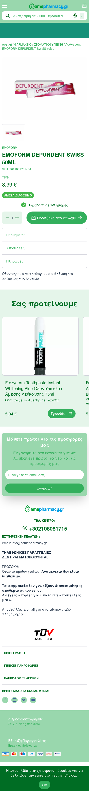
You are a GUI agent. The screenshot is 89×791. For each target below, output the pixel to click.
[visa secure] (41, 754)
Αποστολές (15, 248)
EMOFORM (9, 147)
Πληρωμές (14, 261)
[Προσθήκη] (17, 218)
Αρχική (7, 44)
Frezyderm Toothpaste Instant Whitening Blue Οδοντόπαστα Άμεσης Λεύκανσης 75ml (33, 388)
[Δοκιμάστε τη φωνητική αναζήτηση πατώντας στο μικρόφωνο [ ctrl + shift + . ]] (75, 15)
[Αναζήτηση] (7, 15)
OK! (44, 785)
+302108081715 (48, 528)
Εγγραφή (44, 488)
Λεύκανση (72, 44)
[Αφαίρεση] (7, 218)
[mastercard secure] (50, 754)
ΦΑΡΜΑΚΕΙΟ (22, 44)
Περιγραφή (15, 234)
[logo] (44, 5)
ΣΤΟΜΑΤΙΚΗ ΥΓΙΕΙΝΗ (48, 44)
